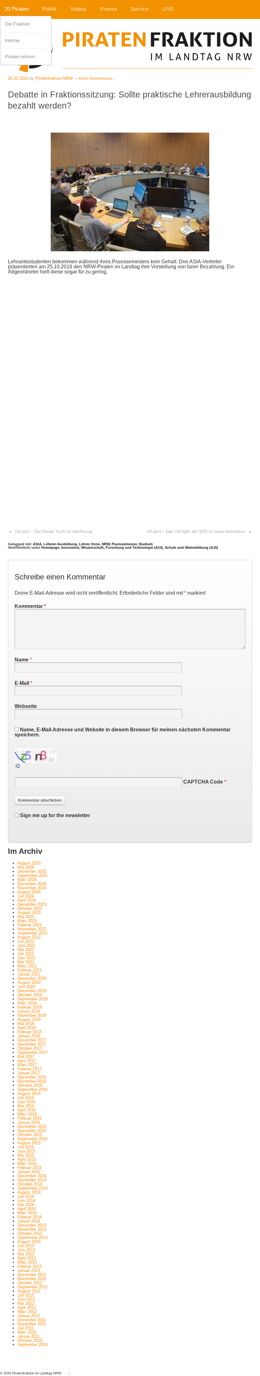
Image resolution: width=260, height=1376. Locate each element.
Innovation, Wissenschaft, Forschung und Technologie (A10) (112, 547)
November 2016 (31, 1081)
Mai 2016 (25, 1106)
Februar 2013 (29, 1266)
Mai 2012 (25, 1303)
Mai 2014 (25, 1204)
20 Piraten (16, 9)
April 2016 (26, 1110)
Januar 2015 (28, 1171)
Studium (146, 544)
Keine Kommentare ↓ (97, 78)
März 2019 (27, 1003)
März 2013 (27, 1262)
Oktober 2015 (29, 1134)
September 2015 (32, 1138)
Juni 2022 (26, 945)
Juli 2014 (25, 1196)
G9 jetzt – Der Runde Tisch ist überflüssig (53, 531)
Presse (108, 9)
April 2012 (26, 1307)
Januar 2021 (28, 974)
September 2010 (32, 1344)
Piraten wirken (20, 56)
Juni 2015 (26, 1151)
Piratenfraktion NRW (54, 78)
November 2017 (31, 1044)
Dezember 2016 (31, 1077)
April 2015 (26, 1159)
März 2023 (27, 920)
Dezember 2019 (31, 990)
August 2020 (29, 982)
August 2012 (29, 1291)
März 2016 (27, 1114)
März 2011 (26, 1332)
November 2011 (31, 1324)
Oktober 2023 (29, 908)
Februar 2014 (29, 1217)
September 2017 (32, 1052)
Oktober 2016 (29, 1085)
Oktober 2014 (29, 1184)
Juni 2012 (26, 1299)
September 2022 (32, 933)
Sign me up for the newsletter (54, 815)
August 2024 (29, 892)
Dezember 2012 (31, 1274)
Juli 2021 (25, 953)
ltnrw (95, 544)
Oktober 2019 (29, 994)
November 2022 (31, 929)
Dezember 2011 (31, 1319)
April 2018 (26, 1027)
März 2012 (27, 1311)
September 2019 (32, 999)
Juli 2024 (25, 896)
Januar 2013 (28, 1270)
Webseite (26, 706)
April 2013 (26, 1258)
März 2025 (27, 879)
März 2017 (27, 1064)
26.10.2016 (18, 78)
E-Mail (22, 683)
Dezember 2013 (31, 1225)
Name (22, 659)
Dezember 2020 (31, 978)
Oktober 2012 (29, 1282)
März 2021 (27, 966)
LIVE (168, 9)
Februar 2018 (29, 1031)
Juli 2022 (25, 941)
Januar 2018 (28, 1036)
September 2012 (32, 1287)
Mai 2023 (25, 916)
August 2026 (29, 863)
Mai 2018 (25, 1023)
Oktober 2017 (29, 1048)
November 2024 (31, 887)
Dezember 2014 (31, 1175)
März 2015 (27, 1163)
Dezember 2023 (31, 904)
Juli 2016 (25, 1097)
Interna (12, 40)
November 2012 (31, 1278)
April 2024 (26, 900)
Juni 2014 (26, 1200)
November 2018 (31, 1015)
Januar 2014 (28, 1221)
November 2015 (31, 1130)
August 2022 (29, 937)
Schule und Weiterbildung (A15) (191, 547)
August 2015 (29, 1143)
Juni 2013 (26, 1250)
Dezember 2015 (31, 1126)
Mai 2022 (25, 949)
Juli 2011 (25, 1328)
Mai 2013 (25, 1254)
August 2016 (29, 1093)
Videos (78, 9)
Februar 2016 (29, 1118)
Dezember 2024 (31, 883)
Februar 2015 (29, 1167)
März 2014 (27, 1212)
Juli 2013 (25, 1245)
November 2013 (31, 1229)
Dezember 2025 (31, 871)
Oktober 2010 (29, 1340)
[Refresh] (18, 766)
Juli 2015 (25, 1147)
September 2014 (32, 1188)
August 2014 (29, 1192)
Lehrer (84, 544)
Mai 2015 (25, 1155)
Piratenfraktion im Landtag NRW (36, 1373)
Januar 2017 (28, 1073)
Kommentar (30, 606)
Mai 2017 (25, 1056)
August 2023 (29, 912)
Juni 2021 (26, 957)
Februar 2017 (29, 1068)
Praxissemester (124, 544)
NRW (106, 544)
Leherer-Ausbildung (60, 544)
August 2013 (29, 1241)
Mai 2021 (25, 962)
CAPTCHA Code (203, 782)
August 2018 (29, 1019)
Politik (49, 9)
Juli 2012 (25, 1295)
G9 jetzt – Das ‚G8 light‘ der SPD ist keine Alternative (195, 531)
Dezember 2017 (31, 1040)
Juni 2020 (26, 986)
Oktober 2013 (29, 1233)
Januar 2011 (28, 1336)
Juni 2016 (26, 1101)
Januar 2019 (28, 1011)
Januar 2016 (28, 1122)
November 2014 (31, 1180)
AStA (37, 544)
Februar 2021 (29, 970)
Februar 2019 (29, 1007)
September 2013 (32, 1237)
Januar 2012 (28, 1315)
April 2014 (26, 1208)
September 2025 (32, 875)
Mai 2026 (25, 867)
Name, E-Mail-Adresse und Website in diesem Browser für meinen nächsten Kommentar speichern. (123, 732)
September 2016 (32, 1089)
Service (140, 9)
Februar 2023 (29, 925)
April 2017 (26, 1060)
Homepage (50, 547)
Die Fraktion (17, 24)
